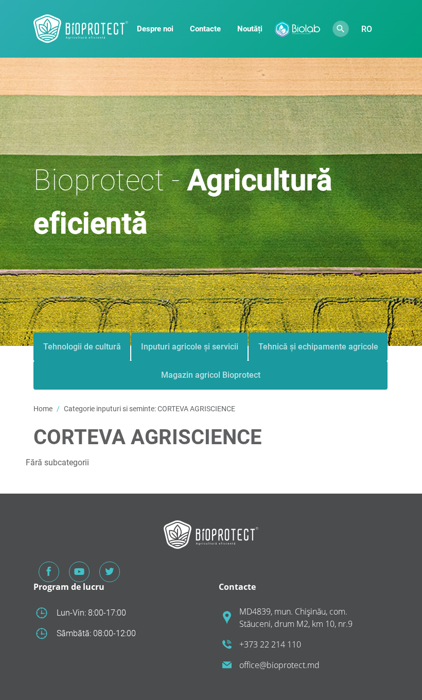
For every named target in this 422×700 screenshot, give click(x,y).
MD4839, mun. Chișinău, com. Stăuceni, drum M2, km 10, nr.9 (296, 617)
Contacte (205, 28)
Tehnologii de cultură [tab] (82, 347)
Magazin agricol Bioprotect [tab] (210, 375)
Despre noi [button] (155, 28)
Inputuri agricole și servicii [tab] (189, 347)
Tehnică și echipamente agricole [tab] (318, 347)
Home (42, 409)
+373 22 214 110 (270, 644)
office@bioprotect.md (279, 665)
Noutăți (249, 28)
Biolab (297, 29)
